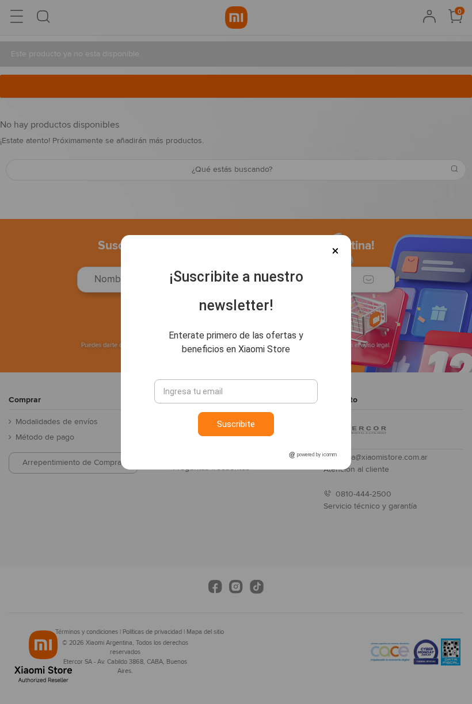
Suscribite (236, 424)
